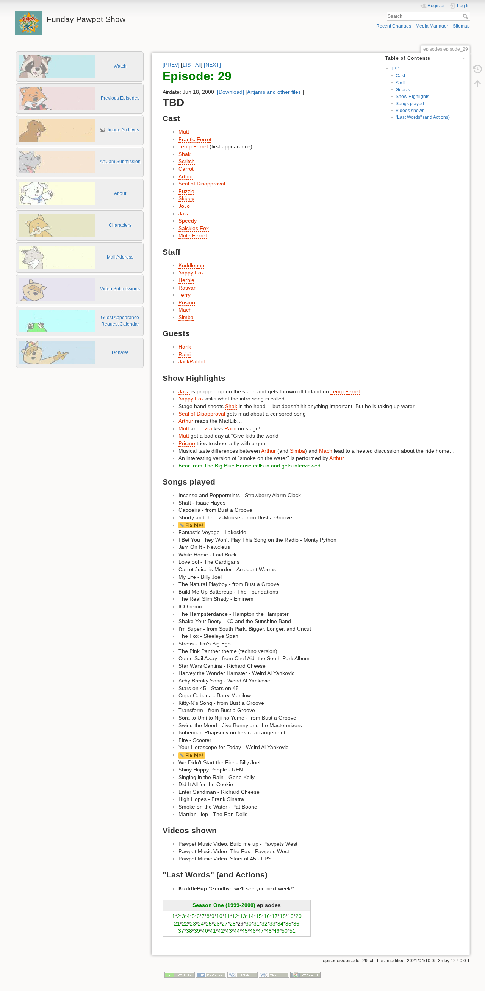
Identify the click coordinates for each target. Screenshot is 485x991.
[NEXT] (212, 65)
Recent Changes (393, 26)
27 (225, 924)
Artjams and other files (274, 92)
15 (259, 916)
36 (296, 924)
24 (201, 924)
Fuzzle (186, 191)
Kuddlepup (191, 265)
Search (466, 16)
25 (209, 924)
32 (264, 924)
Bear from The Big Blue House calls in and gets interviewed (249, 466)
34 (280, 924)
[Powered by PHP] (211, 974)
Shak (184, 154)
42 (221, 931)
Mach (185, 310)
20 (299, 916)
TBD (395, 69)
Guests (403, 89)
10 (219, 916)
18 (283, 916)
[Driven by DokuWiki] (305, 974)
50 (285, 931)
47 (261, 931)
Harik (184, 347)
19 (291, 916)
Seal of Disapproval (201, 184)
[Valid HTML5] (242, 974)
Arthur (185, 176)
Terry (184, 295)
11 (227, 916)
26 (217, 924)
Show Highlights (412, 96)
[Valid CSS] (274, 974)
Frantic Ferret (194, 139)
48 (269, 931)
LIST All (192, 65)
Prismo (186, 302)
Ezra (206, 428)
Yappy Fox (191, 273)
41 (213, 931)
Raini (184, 354)
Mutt (183, 132)
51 (292, 931)
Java (184, 213)
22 (185, 924)
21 (177, 924)
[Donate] (179, 974)
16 (267, 916)
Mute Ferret (192, 235)
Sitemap (461, 26)
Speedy (187, 221)
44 (237, 931)
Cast (400, 75)
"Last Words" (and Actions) (423, 117)
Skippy (186, 198)
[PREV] (171, 65)
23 (193, 924)
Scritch (186, 161)
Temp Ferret (193, 146)
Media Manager (432, 26)
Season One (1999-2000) (223, 905)
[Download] (230, 92)
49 (277, 931)
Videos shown (410, 110)
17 (275, 916)
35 (288, 924)
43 (229, 931)
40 (205, 931)
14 (251, 916)
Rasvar (187, 288)
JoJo (184, 206)
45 (245, 931)
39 (197, 931)
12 (235, 916)
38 (189, 931)
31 (256, 924)
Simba (186, 317)
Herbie (186, 280)
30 (249, 924)
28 (233, 924)
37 (181, 931)
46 (253, 931)
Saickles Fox (193, 228)
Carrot (186, 169)
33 (272, 924)
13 (243, 916)
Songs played (410, 103)
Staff (400, 83)
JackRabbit (191, 361)
